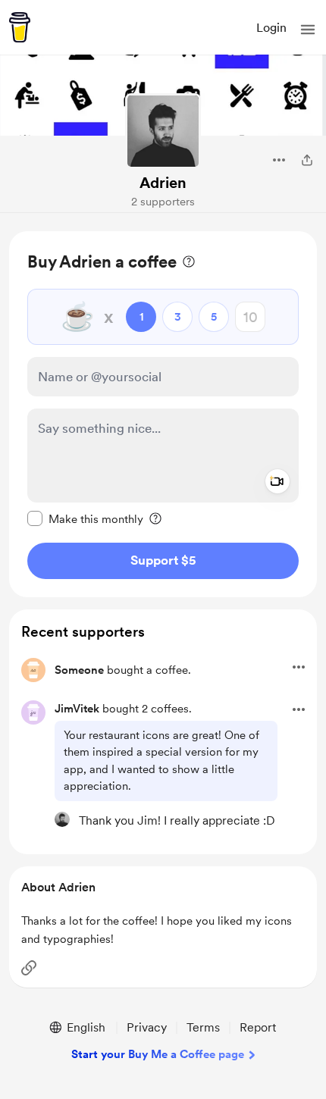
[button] (308, 29)
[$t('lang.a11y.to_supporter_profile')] (62, 819)
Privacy (147, 1027)
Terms (203, 1027)
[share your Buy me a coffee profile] (307, 160)
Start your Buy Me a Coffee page (157, 1054)
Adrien (163, 183)
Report (258, 1027)
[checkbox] (85, 518)
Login (271, 27)
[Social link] (28, 967)
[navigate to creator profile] (163, 131)
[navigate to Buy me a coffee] (19, 27)
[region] (163, 414)
